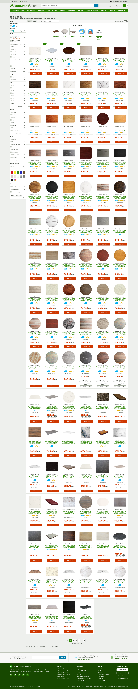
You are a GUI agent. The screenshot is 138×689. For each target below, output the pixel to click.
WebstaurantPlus (61, 669)
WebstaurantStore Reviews (84, 678)
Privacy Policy (80, 686)
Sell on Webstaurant (103, 678)
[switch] (126, 21)
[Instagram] (11, 674)
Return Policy (101, 680)
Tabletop (62, 10)
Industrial (112, 10)
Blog (78, 669)
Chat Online (121, 676)
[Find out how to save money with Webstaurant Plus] (31, 64)
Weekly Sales (80, 672)
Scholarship (101, 676)
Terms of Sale (71, 686)
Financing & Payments (103, 674)
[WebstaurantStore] (30, 666)
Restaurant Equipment (18, 10)
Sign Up (62, 657)
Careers (100, 672)
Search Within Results (16, 195)
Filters (11, 21)
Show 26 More (18, 106)
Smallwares (41, 10)
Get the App (24, 1)
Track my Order (122, 673)
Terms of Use (88, 686)
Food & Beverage (52, 10)
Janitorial (103, 10)
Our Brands (101, 670)
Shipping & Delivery (123, 678)
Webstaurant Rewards (62, 670)
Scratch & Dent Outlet (82, 670)
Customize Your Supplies (63, 674)
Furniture (80, 10)
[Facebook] (19, 674)
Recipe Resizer (60, 676)
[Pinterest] (27, 674)
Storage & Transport (92, 10)
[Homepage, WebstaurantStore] (23, 5)
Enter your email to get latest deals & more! (18, 657)
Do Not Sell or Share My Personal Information (116, 686)
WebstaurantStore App (63, 672)
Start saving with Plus (84, 659)
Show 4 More (18, 59)
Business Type (122, 10)
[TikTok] (23, 674)
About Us (100, 669)
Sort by (40, 21)
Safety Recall (80, 680)
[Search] (23, 197)
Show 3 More (18, 133)
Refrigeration (31, 10)
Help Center (14, 1)
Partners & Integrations (63, 678)
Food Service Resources (83, 676)
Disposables (71, 10)
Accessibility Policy (98, 686)
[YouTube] (15, 674)
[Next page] (87, 640)
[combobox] (67, 5)
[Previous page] (67, 640)
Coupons (79, 674)
